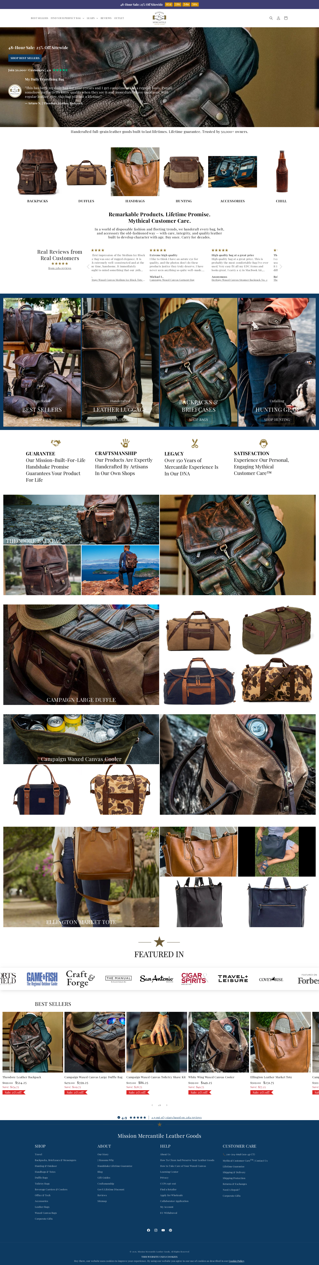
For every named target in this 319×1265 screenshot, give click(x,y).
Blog (100, 1171)
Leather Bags (42, 1206)
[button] (68, 18)
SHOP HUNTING (277, 419)
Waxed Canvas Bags (46, 1212)
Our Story (103, 1154)
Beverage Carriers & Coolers (51, 1189)
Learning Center (169, 1171)
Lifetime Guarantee (234, 1166)
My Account (166, 1206)
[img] (60, 263)
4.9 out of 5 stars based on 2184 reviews (177, 1117)
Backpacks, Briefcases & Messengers (55, 1160)
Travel (38, 1154)
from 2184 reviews (59, 268)
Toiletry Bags (42, 1183)
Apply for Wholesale (171, 1195)
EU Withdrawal (168, 1212)
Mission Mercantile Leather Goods (154, 1251)
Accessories (41, 1201)
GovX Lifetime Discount (111, 1189)
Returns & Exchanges (235, 1183)
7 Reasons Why (106, 1160)
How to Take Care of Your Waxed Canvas (183, 1166)
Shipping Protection (234, 1178)
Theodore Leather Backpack (21, 1077)
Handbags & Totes (45, 1171)
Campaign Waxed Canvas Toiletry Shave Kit (156, 1077)
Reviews (102, 1195)
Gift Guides (104, 1177)
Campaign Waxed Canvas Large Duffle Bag (93, 1077)
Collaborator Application (174, 1201)
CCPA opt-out (168, 1183)
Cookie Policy (236, 1261)
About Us (165, 1154)
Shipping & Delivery (234, 1172)
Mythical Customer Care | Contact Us (245, 1160)
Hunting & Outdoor (46, 1166)
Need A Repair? (231, 1189)
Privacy (164, 1177)
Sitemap (102, 1201)
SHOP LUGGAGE (120, 419)
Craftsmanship (106, 1183)
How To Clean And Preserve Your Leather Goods (187, 1160)
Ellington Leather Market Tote (271, 1077)
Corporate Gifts (44, 1218)
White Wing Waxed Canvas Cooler (211, 1077)
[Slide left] (152, 1105)
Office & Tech (43, 1195)
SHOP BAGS (198, 419)
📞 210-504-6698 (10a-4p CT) (239, 1154)
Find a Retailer (168, 1189)
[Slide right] (166, 1105)
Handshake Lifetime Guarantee (115, 1166)
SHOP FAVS (42, 419)
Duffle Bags (41, 1177)
